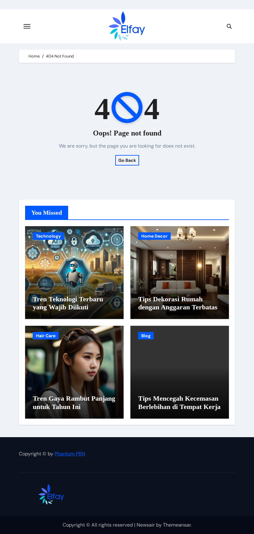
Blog (146, 335)
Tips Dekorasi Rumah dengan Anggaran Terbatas (177, 303)
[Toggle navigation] (27, 26)
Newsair (146, 525)
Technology (48, 236)
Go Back (127, 160)
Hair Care (45, 335)
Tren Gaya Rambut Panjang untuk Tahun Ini (74, 402)
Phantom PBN (70, 453)
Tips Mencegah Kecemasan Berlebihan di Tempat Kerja (179, 402)
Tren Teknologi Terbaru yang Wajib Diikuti (68, 303)
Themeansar (177, 525)
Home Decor (154, 236)
